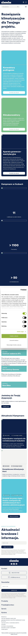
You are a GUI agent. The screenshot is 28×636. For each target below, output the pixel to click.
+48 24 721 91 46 (15, 572)
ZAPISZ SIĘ (14, 590)
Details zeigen (20, 331)
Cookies (3, 624)
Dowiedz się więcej (14, 92)
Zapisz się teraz (7, 547)
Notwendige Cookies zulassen (14, 345)
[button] (25, 6)
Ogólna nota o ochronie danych (10, 622)
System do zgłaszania (7, 626)
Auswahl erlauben (14, 340)
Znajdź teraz (6, 406)
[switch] (24, 318)
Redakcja (4, 616)
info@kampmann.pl (15, 577)
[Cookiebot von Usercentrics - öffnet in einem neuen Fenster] (20, 290)
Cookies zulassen (14, 336)
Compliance (4, 629)
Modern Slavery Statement (8, 627)
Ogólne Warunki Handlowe (8, 618)
